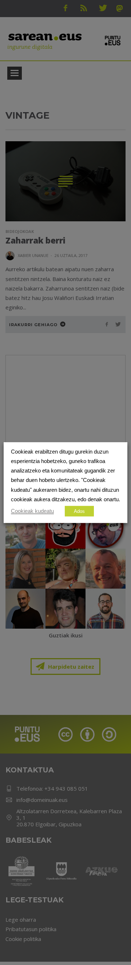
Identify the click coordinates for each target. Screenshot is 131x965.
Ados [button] (79, 511)
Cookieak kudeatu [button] (32, 511)
